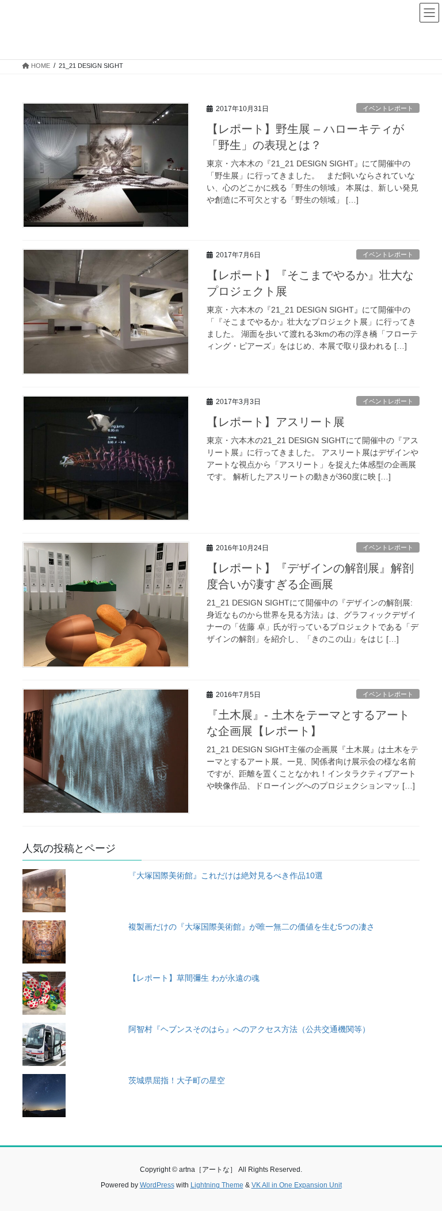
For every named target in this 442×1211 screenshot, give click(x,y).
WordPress (157, 1185)
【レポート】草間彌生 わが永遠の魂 (194, 977)
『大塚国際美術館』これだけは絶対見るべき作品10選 (225, 875)
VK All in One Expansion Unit (297, 1185)
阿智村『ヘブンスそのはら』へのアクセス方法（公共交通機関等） (249, 1029)
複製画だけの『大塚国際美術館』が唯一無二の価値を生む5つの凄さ (251, 926)
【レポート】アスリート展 (276, 422)
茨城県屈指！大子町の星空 (176, 1080)
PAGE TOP (421, 1164)
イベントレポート (388, 108)
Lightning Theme (216, 1185)
